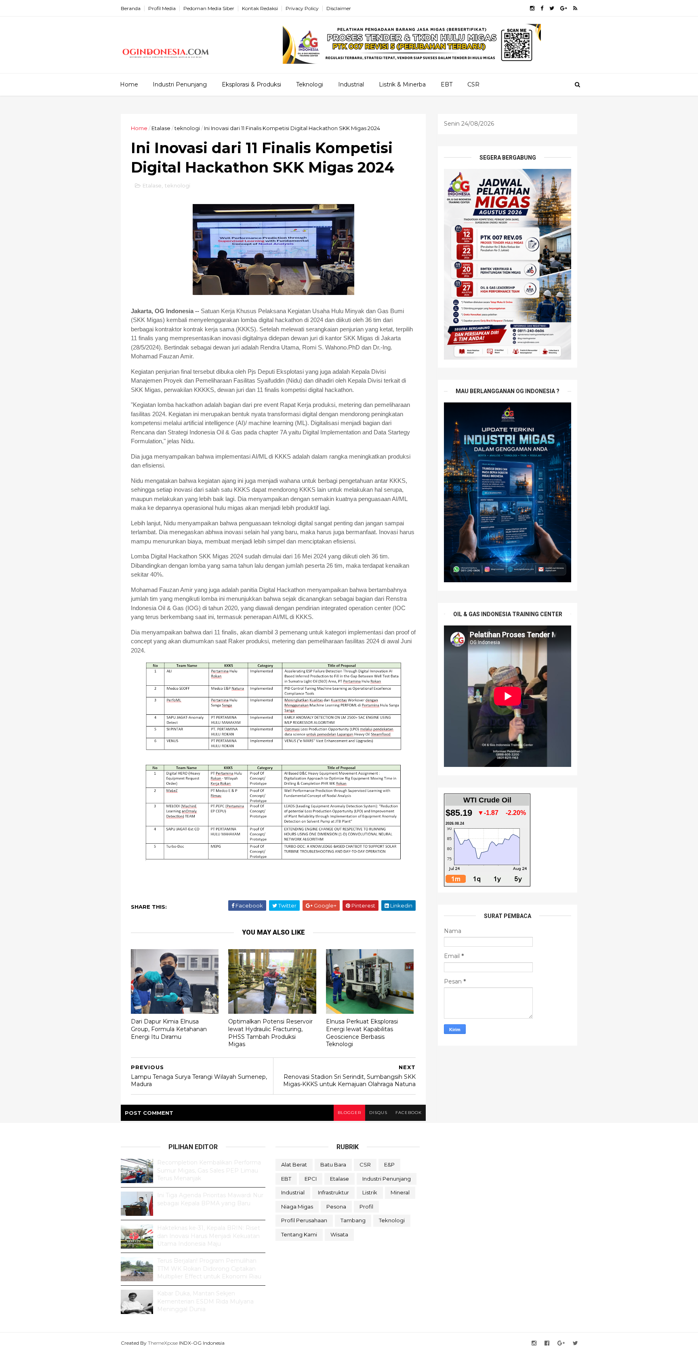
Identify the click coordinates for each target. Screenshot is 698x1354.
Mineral (400, 1192)
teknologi (187, 128)
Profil (366, 1206)
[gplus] (563, 8)
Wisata (339, 1234)
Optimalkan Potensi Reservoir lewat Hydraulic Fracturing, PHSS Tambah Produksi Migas (270, 1033)
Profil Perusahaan (304, 1220)
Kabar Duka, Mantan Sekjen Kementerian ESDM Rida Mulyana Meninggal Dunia (205, 1301)
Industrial (351, 84)
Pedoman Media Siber (208, 8)
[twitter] (551, 8)
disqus (378, 1112)
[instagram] (532, 8)
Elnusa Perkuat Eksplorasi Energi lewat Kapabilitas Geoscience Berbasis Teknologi (362, 1033)
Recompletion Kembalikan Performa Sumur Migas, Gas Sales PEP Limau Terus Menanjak (209, 1170)
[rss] (575, 8)
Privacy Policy (302, 8)
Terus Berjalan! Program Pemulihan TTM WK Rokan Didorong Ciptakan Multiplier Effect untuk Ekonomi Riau (209, 1268)
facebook (408, 1112)
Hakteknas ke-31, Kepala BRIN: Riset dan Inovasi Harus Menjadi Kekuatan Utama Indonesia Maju (208, 1235)
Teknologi (309, 84)
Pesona (336, 1206)
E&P (389, 1164)
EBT (446, 84)
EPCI (311, 1178)
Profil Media (162, 8)
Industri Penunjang (180, 84)
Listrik (369, 1192)
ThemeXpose (163, 1343)
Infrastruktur (333, 1192)
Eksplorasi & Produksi (251, 84)
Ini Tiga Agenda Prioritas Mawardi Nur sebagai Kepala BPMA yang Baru (210, 1199)
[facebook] (541, 8)
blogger (349, 1112)
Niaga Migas (297, 1206)
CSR (473, 84)
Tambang (353, 1220)
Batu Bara (333, 1164)
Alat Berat (294, 1164)
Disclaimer (338, 8)
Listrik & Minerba (402, 84)
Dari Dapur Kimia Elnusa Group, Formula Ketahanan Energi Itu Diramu (169, 1029)
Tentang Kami (299, 1234)
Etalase (160, 128)
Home (129, 84)
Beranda (131, 8)
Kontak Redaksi (260, 8)
